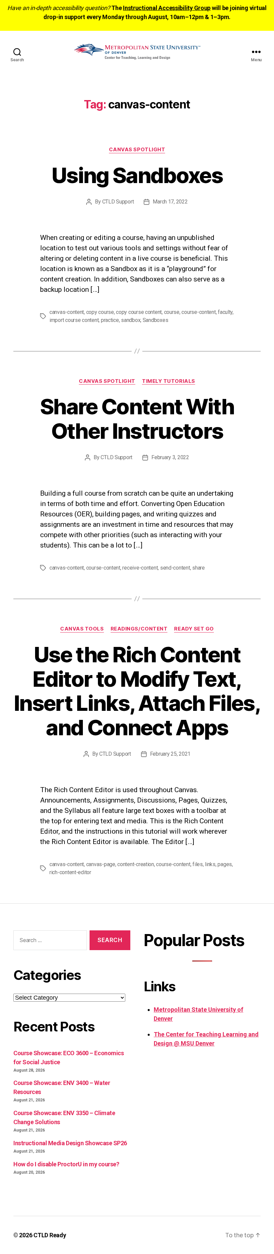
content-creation (135, 864)
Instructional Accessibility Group (167, 7)
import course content (74, 320)
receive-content (140, 568)
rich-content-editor (70, 872)
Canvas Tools (82, 629)
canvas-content (66, 312)
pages (225, 864)
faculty (225, 312)
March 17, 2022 (170, 201)
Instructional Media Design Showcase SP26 (70, 1143)
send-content (175, 568)
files (197, 864)
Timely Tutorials (168, 381)
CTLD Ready (49, 1235)
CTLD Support (118, 201)
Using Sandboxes (137, 175)
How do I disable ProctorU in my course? (66, 1164)
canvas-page (100, 864)
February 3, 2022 (170, 457)
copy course (100, 312)
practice (110, 320)
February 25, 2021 (170, 754)
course (171, 312)
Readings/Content (139, 629)
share (198, 568)
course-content (198, 312)
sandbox (130, 320)
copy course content (139, 312)
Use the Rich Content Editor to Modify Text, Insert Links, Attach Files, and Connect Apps (137, 691)
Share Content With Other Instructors (137, 419)
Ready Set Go (194, 629)
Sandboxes (155, 320)
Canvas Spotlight (137, 150)
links (210, 864)
